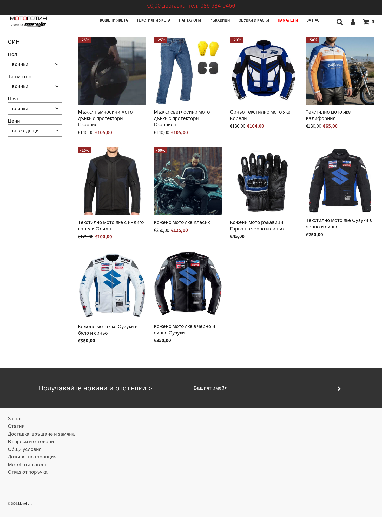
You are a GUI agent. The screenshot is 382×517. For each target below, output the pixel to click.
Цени (14, 121)
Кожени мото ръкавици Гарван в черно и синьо (257, 225)
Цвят (13, 98)
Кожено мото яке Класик (182, 222)
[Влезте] (353, 21)
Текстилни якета (154, 20)
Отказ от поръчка (28, 472)
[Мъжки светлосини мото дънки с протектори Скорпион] (188, 71)
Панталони (190, 20)
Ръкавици (220, 20)
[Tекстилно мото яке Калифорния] (340, 71)
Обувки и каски (254, 20)
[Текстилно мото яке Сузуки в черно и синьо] (340, 180)
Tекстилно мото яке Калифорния (328, 115)
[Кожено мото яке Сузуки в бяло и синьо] (112, 285)
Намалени (288, 20)
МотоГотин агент (27, 464)
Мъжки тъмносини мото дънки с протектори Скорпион (105, 118)
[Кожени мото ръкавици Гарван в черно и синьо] (264, 181)
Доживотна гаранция (32, 456)
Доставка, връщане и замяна (41, 434)
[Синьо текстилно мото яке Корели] (264, 71)
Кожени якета (114, 20)
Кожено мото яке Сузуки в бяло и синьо (107, 329)
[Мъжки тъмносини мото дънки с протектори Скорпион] (112, 71)
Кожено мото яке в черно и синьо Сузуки (184, 329)
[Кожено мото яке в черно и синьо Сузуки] (188, 285)
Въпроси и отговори (31, 441)
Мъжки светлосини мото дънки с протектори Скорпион (182, 118)
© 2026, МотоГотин (21, 503)
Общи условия (25, 449)
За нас (313, 20)
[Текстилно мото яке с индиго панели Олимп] (112, 181)
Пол (12, 54)
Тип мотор (19, 76)
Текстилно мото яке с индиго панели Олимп (111, 225)
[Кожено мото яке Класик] (188, 181)
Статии (16, 426)
